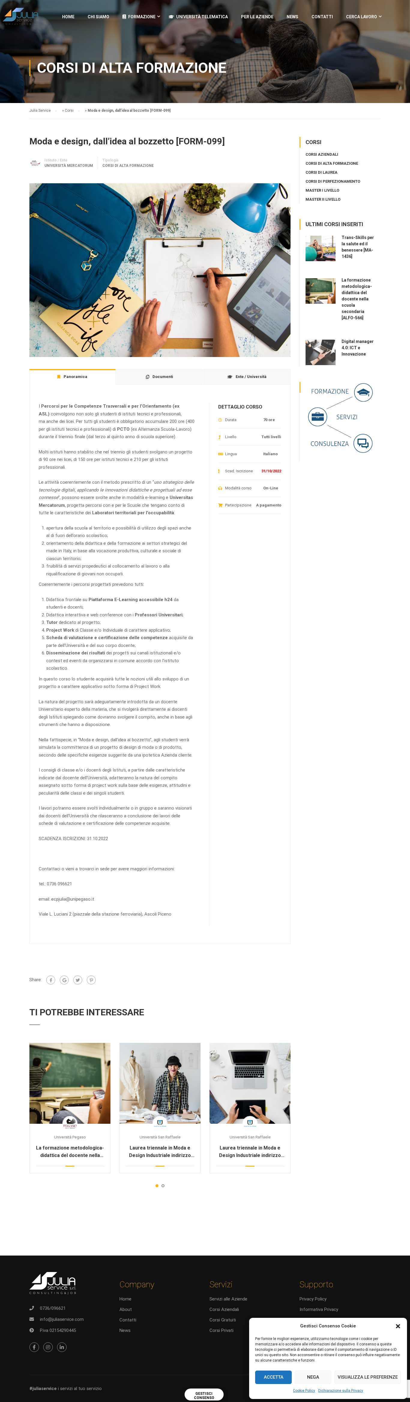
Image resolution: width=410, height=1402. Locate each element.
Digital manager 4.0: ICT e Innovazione (358, 347)
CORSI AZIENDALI (322, 154)
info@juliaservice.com (62, 1319)
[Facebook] (50, 979)
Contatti (322, 16)
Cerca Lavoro (361, 16)
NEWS (292, 16)
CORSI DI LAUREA (321, 172)
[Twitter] (77, 979)
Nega (313, 1377)
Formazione (141, 16)
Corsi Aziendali (224, 1309)
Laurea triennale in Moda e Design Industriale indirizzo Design (250, 1152)
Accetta (273, 1377)
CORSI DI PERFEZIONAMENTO (333, 181)
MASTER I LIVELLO (322, 190)
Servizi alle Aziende (228, 1299)
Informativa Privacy (319, 1309)
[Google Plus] (64, 979)
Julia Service (40, 110)
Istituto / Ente (56, 160)
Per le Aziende (257, 16)
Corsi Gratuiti (223, 1320)
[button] (398, 1326)
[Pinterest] (91, 979)
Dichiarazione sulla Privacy (340, 1391)
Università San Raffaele (160, 1137)
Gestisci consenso (204, 1396)
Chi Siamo (98, 16)
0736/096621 (53, 1308)
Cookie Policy (304, 1391)
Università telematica (202, 16)
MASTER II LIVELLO (323, 199)
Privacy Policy (313, 1299)
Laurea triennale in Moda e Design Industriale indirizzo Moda (160, 1152)
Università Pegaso (70, 1137)
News (125, 1330)
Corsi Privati (222, 1330)
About (125, 1309)
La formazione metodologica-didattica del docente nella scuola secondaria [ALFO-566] (70, 1152)
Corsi (69, 110)
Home (68, 16)
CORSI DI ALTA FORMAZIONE (128, 166)
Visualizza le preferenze (368, 1377)
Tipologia (110, 160)
